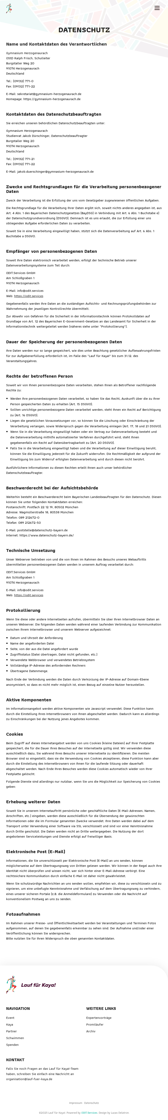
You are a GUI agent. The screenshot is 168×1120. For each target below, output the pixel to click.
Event (10, 1017)
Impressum (75, 1103)
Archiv (90, 1031)
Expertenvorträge (98, 1017)
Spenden (12, 1044)
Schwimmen (15, 1038)
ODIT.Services (89, 1112)
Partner (11, 1031)
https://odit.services (28, 296)
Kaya (9, 1024)
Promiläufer (94, 1024)
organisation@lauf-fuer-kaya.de (29, 1079)
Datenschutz (91, 1103)
